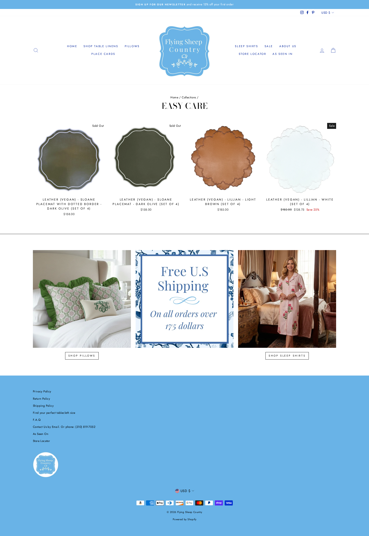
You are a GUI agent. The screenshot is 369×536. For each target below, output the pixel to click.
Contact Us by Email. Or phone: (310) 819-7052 (64, 427)
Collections (189, 97)
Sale (269, 46)
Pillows (132, 46)
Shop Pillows (81, 356)
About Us (287, 46)
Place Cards (103, 54)
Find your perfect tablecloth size (54, 413)
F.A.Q (37, 420)
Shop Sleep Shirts (287, 356)
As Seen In (282, 54)
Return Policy (41, 398)
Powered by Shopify (184, 519)
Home (72, 46)
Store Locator (252, 54)
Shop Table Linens (100, 46)
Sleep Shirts (246, 46)
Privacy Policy (42, 391)
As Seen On (40, 434)
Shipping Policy (43, 405)
